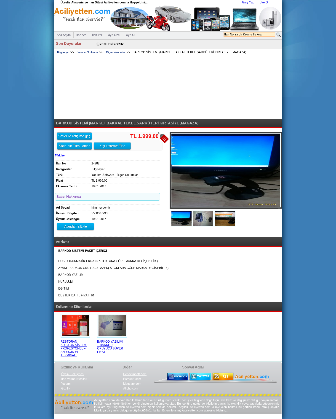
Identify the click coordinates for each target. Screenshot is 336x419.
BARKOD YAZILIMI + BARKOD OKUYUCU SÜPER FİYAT (110, 347)
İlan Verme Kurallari (74, 379)
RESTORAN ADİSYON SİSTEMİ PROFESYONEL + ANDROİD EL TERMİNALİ (74, 348)
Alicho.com (130, 388)
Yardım (66, 383)
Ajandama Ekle (75, 226)
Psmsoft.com (132, 379)
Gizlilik (65, 388)
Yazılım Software (87, 52)
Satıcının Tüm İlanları (75, 146)
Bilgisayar (63, 52)
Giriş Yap (248, 2)
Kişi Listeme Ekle (112, 146)
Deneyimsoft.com (135, 374)
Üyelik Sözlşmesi (72, 374)
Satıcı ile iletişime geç (74, 136)
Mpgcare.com (132, 383)
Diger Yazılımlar (116, 52)
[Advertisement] (168, 87)
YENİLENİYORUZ (111, 44)
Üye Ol (264, 2)
